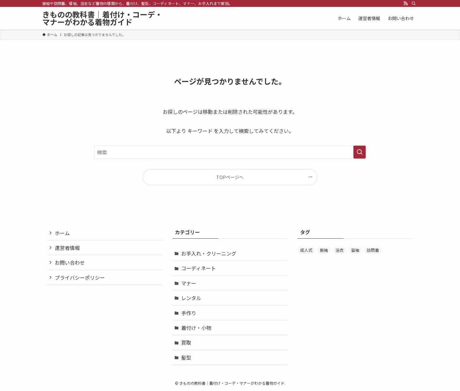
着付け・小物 (196, 327)
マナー (188, 283)
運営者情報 (67, 247)
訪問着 (373, 250)
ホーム (62, 233)
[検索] (414, 3)
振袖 (324, 250)
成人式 (306, 250)
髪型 (186, 357)
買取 (186, 342)
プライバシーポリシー (80, 277)
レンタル (191, 298)
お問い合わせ (70, 262)
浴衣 (339, 250)
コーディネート (198, 268)
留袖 (355, 250)
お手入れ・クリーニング (208, 253)
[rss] (405, 3)
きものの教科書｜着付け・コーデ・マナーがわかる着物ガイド (102, 18)
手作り (188, 313)
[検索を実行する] (359, 152)
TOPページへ (229, 177)
